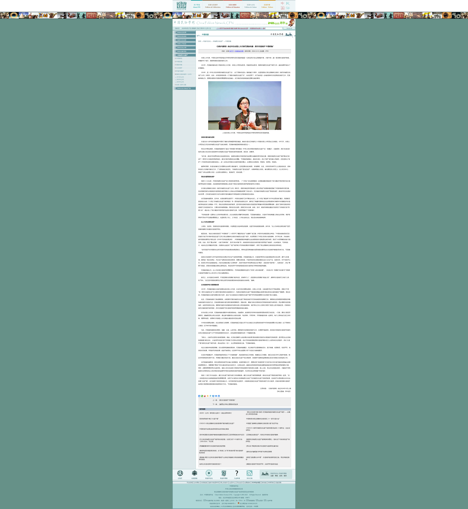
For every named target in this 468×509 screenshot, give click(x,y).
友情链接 (204, 482)
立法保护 (179, 68)
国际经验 (179, 65)
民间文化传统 (182, 36)
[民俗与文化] (250, 10)
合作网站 (197, 482)
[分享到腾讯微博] (211, 396)
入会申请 (237, 478)
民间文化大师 (182, 47)
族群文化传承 (182, 40)
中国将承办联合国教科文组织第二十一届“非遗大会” (263, 419)
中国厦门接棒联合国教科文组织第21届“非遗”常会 (262, 423)
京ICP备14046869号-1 (228, 503)
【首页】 (177, 28)
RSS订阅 (249, 478)
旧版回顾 (278, 482)
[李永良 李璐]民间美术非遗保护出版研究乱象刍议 (262, 446)
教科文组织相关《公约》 (184, 74)
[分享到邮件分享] (216, 396)
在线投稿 (194, 478)
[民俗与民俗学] (212, 10)
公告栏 (180, 478)
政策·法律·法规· (181, 85)
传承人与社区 (182, 44)
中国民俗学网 (239, 51)
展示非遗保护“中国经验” (227, 400)
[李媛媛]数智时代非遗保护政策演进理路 (212, 446)
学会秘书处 (209, 500)
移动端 (264, 482)
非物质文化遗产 (218, 41)
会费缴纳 (247, 482)
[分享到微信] (202, 396)
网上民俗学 (224, 482)
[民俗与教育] (232, 10)
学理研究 (179, 58)
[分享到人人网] (213, 396)
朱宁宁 (231, 51)
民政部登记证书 (215, 503)
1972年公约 (180, 77)
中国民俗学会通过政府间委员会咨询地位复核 (214, 429)
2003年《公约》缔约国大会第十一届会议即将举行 (216, 413)
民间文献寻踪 (182, 51)
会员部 (260, 500)
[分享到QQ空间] (208, 396)
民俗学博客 (224, 478)
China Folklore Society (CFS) (223, 495)
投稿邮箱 (252, 500)
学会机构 (190, 482)
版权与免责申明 (214, 482)
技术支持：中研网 (252, 506)
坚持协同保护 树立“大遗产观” (209, 419)
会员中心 (232, 482)
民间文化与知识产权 (184, 88)
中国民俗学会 (208, 495)
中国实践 (179, 61)
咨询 (280, 476)
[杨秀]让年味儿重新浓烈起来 (228, 404)
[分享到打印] (219, 396)
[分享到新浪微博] (205, 396)
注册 (272, 476)
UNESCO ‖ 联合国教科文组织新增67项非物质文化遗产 (217, 423)
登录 (285, 476)
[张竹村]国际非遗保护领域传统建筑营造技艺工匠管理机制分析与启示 (222, 435)
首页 (199, 41)
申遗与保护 (180, 71)
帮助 (276, 476)
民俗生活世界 (182, 32)
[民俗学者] (267, 10)
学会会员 (240, 482)
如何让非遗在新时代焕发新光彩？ (210, 464)
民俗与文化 (207, 41)
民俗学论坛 (209, 478)
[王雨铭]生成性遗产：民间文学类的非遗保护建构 (262, 435)
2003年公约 (180, 79)
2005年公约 (180, 82)
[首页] (182, 10)
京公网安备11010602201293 (248, 503)
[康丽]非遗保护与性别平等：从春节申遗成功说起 (262, 464)
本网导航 (271, 482)
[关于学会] (196, 10)
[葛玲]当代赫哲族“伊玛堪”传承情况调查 (259, 452)
